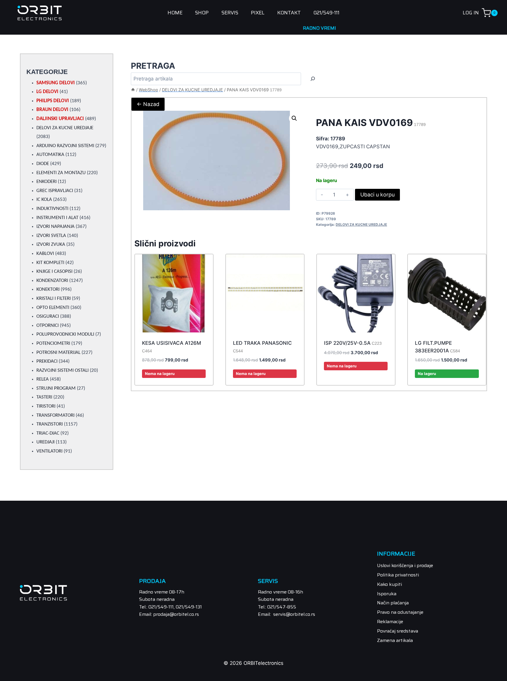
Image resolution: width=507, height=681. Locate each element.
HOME (175, 12)
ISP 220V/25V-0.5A (353, 343)
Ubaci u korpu (377, 194)
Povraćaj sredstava (397, 631)
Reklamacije (390, 621)
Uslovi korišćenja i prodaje (405, 565)
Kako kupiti (389, 584)
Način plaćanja (393, 602)
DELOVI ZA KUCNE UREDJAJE (361, 224)
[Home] (133, 89)
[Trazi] (313, 79)
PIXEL (257, 12)
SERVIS (230, 12)
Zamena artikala (395, 640)
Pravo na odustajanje (400, 612)
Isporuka (386, 593)
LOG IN (471, 12)
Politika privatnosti (398, 575)
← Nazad (148, 104)
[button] (294, 118)
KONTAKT (289, 12)
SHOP (202, 12)
